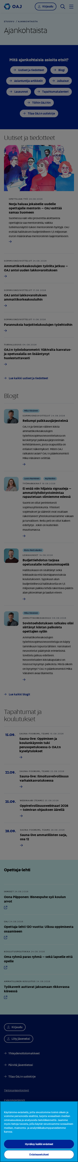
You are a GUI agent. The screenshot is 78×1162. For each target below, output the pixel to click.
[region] (39, 1131)
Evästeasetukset (39, 1154)
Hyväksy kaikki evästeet (39, 1144)
